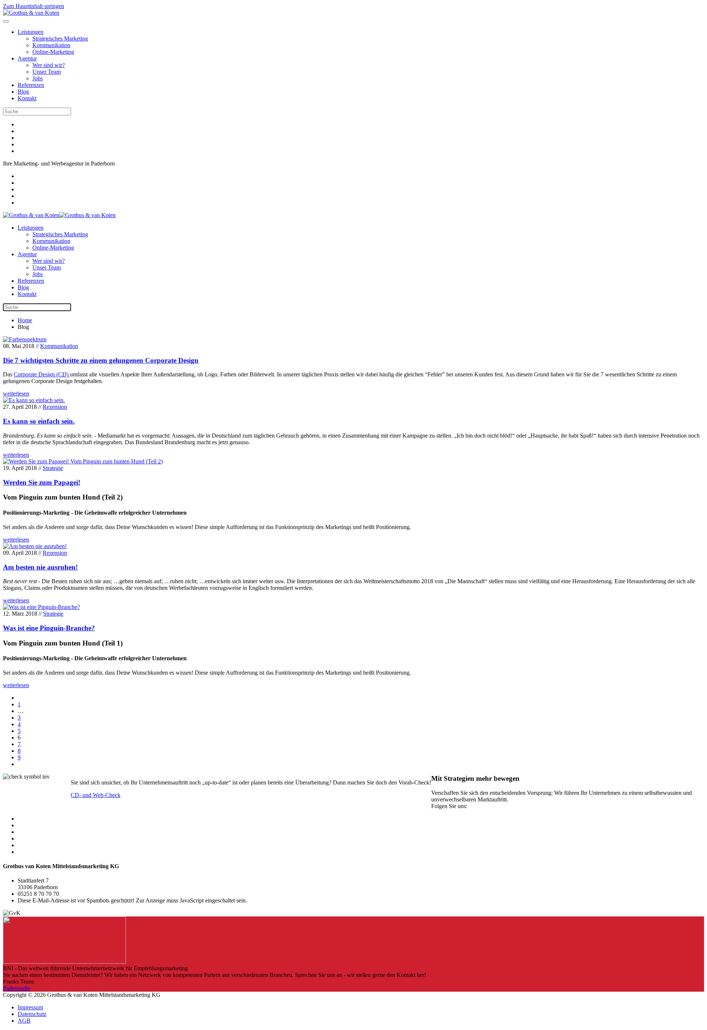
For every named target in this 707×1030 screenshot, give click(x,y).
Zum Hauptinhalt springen (33, 6)
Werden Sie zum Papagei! (41, 482)
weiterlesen (16, 393)
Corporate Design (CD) (42, 374)
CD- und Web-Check (95, 795)
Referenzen (31, 85)
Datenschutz (32, 1014)
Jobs (37, 78)
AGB (24, 1020)
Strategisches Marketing (60, 38)
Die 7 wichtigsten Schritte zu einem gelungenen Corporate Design (100, 360)
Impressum (30, 1007)
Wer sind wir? (48, 65)
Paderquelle (16, 988)
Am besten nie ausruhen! (40, 567)
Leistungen (30, 32)
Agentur (27, 58)
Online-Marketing (53, 52)
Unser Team (46, 72)
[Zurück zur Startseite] (31, 13)
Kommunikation (51, 45)
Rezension (55, 407)
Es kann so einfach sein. (39, 421)
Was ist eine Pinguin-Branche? (49, 628)
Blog (23, 91)
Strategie (53, 468)
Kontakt (27, 98)
